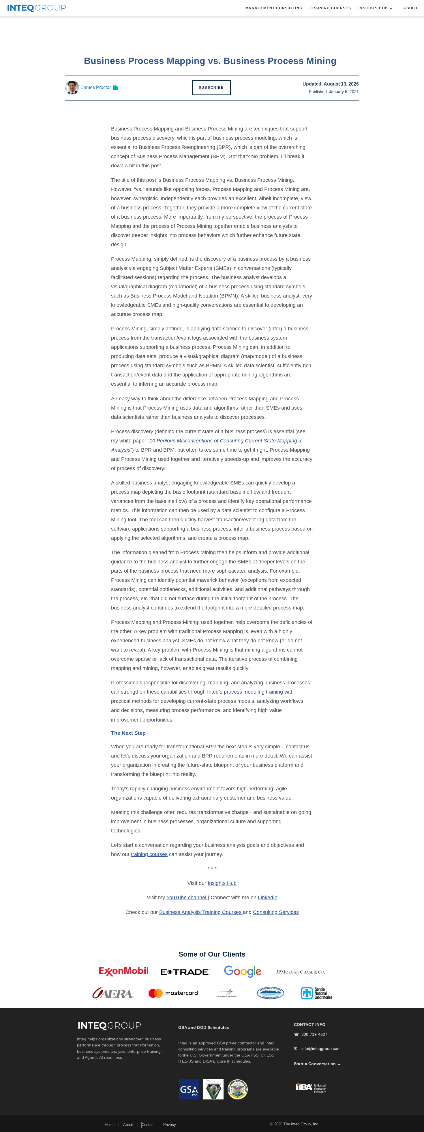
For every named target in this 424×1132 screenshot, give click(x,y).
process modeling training (253, 692)
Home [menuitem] (110, 1124)
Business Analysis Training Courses (201, 912)
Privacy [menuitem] (169, 1124)
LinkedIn (267, 897)
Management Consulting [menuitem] (273, 8)
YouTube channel (187, 897)
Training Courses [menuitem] (330, 8)
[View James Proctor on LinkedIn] (115, 87)
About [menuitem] (410, 8)
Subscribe (211, 88)
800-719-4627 (314, 1034)
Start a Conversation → (317, 1063)
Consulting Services (276, 912)
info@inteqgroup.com (321, 1048)
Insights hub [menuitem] (373, 8)
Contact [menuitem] (148, 1124)
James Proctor (96, 87)
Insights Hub (222, 883)
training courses (149, 854)
